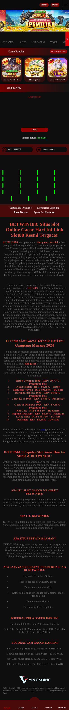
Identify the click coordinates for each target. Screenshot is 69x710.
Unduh (35, 129)
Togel (53, 42)
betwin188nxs (49, 149)
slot (43, 429)
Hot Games (7, 42)
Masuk (44, 5)
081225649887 (14, 149)
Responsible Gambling (48, 207)
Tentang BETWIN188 (21, 207)
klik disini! (42, 137)
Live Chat (62, 707)
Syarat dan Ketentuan (44, 212)
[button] (66, 5)
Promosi (48, 707)
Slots (22, 42)
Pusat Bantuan (21, 212)
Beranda (7, 707)
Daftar (55, 5)
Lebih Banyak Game (58, 51)
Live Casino (38, 42)
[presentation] (67, 39)
